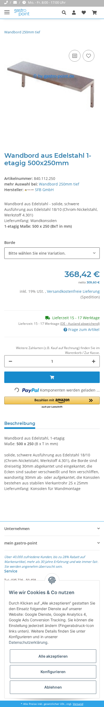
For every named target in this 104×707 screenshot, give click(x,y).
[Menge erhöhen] (93, 361)
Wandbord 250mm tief (59, 184)
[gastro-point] (22, 13)
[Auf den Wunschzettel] (88, 56)
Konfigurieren (53, 671)
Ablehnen (53, 687)
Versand (78, 704)
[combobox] (52, 253)
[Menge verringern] (10, 361)
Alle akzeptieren (53, 656)
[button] (65, 12)
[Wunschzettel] (84, 12)
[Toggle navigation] (7, 10)
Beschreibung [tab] (19, 423)
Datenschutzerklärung (28, 642)
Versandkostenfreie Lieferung (73, 291)
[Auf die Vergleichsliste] (75, 56)
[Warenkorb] (94, 12)
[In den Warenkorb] (52, 377)
